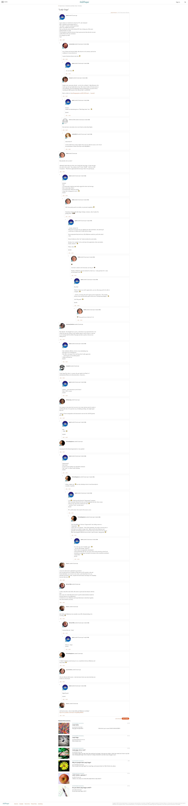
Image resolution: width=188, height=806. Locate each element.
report (67, 59)
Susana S (71, 77)
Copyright (21, 803)
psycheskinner (69, 669)
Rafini (67, 153)
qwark (67, 15)
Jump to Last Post (114, 12)
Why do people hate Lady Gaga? (81, 762)
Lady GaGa (75, 725)
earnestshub (71, 44)
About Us (16, 803)
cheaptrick (68, 366)
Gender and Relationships (78, 773)
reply (63, 59)
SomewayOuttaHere (70, 324)
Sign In (178, 2)
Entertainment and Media (78, 723)
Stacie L (67, 563)
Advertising (40, 803)
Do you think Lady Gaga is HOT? (81, 787)
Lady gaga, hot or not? (78, 750)
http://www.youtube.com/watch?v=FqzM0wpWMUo (71, 712)
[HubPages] (84, 2)
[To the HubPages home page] (5, 804)
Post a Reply (125, 718)
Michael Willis (69, 584)
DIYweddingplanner (70, 441)
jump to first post (118, 718)
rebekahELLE (75, 134)
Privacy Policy (34, 803)
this (88, 44)
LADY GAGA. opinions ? (79, 775)
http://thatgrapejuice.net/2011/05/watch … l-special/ (83, 93)
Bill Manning (68, 399)
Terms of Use (27, 803)
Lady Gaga (75, 737)
